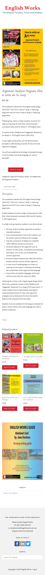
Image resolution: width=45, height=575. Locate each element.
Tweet (4, 320)
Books (27, 176)
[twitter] (27, 543)
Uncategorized (35, 176)
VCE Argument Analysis (10, 179)
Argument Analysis (17, 176)
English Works (22, 9)
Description (9, 187)
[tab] (9, 187)
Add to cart (15, 170)
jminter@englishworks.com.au (26, 528)
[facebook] (17, 543)
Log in (35, 569)
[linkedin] (22, 543)
